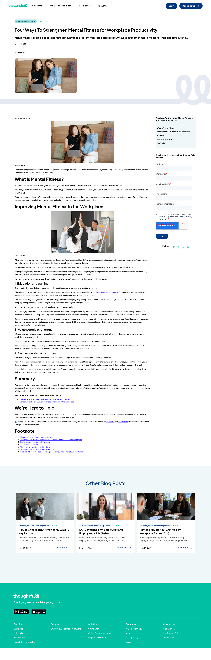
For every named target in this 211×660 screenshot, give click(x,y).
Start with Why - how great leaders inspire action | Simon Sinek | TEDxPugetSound (52, 452)
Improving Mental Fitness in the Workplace (173, 132)
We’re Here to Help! (164, 139)
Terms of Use (169, 637)
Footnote (161, 143)
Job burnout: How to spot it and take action (37, 449)
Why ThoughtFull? (134, 628)
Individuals (18, 633)
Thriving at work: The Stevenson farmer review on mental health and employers (51, 439)
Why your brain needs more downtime (35, 447)
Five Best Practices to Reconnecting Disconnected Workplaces (45, 399)
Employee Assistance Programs (105, 292)
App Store (110, 421)
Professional (19, 637)
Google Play (123, 421)
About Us (102, 6)
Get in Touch (169, 628)
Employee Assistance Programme (66, 628)
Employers (18, 628)
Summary (161, 135)
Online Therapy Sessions (99, 633)
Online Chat (93, 628)
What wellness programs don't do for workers (38, 437)
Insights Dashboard (97, 637)
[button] (38, 5)
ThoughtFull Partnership (24, 642)
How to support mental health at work (35, 442)
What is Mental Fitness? (166, 128)
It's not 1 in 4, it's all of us (29, 444)
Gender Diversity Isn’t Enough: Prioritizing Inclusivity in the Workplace (47, 402)
